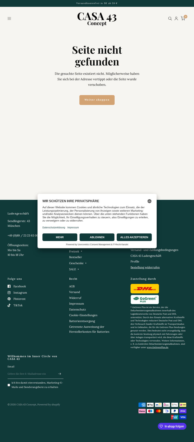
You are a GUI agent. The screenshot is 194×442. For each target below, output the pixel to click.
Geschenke (76, 263)
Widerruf (75, 298)
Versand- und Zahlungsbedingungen (154, 250)
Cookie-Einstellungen (83, 315)
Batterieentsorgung (82, 321)
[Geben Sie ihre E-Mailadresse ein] (59, 374)
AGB (72, 286)
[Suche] (170, 18)
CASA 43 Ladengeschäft (146, 256)
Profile (135, 261)
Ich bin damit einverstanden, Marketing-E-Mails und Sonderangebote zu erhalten (37, 385)
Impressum (76, 303)
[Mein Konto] (176, 18)
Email (11, 366)
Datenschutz (77, 309)
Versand (74, 292)
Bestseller (75, 257)
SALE (72, 269)
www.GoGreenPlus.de (157, 347)
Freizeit (74, 251)
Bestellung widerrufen (145, 267)
